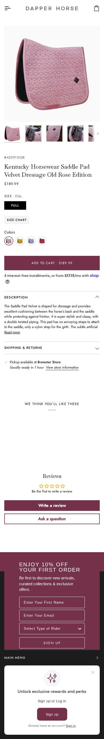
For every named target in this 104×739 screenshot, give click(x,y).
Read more (12, 332)
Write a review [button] (52, 505)
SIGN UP (52, 642)
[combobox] (50, 628)
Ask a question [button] (52, 519)
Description (16, 297)
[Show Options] (79, 628)
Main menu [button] (14, 657)
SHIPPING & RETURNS (23, 347)
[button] (8, 240)
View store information (62, 367)
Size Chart (17, 220)
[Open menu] (12, 8)
